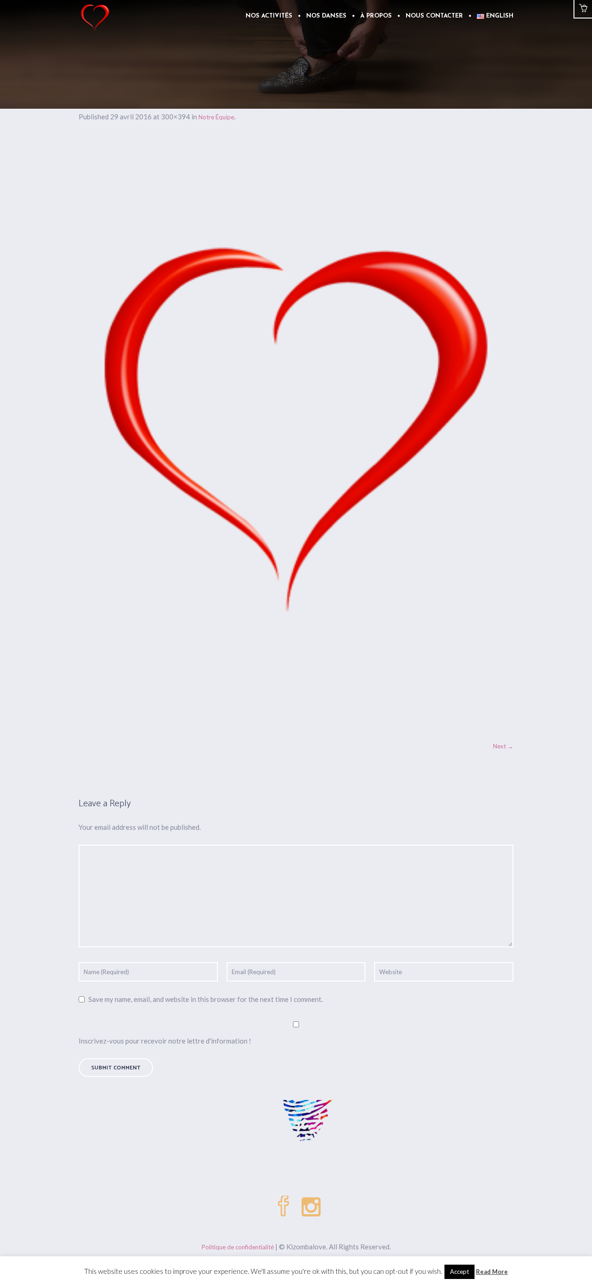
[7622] (296, 436)
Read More (492, 1271)
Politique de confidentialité (238, 1247)
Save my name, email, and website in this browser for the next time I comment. (205, 999)
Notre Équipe (216, 117)
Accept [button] (459, 1271)
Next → (503, 746)
